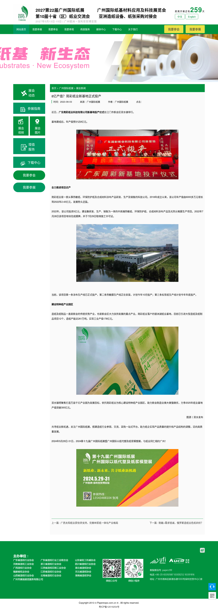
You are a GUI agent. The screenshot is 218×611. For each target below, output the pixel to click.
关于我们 (133, 29)
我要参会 (53, 29)
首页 (54, 88)
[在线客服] (212, 586)
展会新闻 (81, 88)
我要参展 (37, 29)
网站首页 (21, 29)
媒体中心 (101, 29)
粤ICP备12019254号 (109, 606)
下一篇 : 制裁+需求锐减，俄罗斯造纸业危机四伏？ (176, 522)
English (192, 16)
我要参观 (69, 29)
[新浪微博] (202, 549)
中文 (179, 16)
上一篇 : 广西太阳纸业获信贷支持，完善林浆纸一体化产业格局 (85, 522)
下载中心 (117, 29)
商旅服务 (85, 29)
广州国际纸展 (66, 88)
